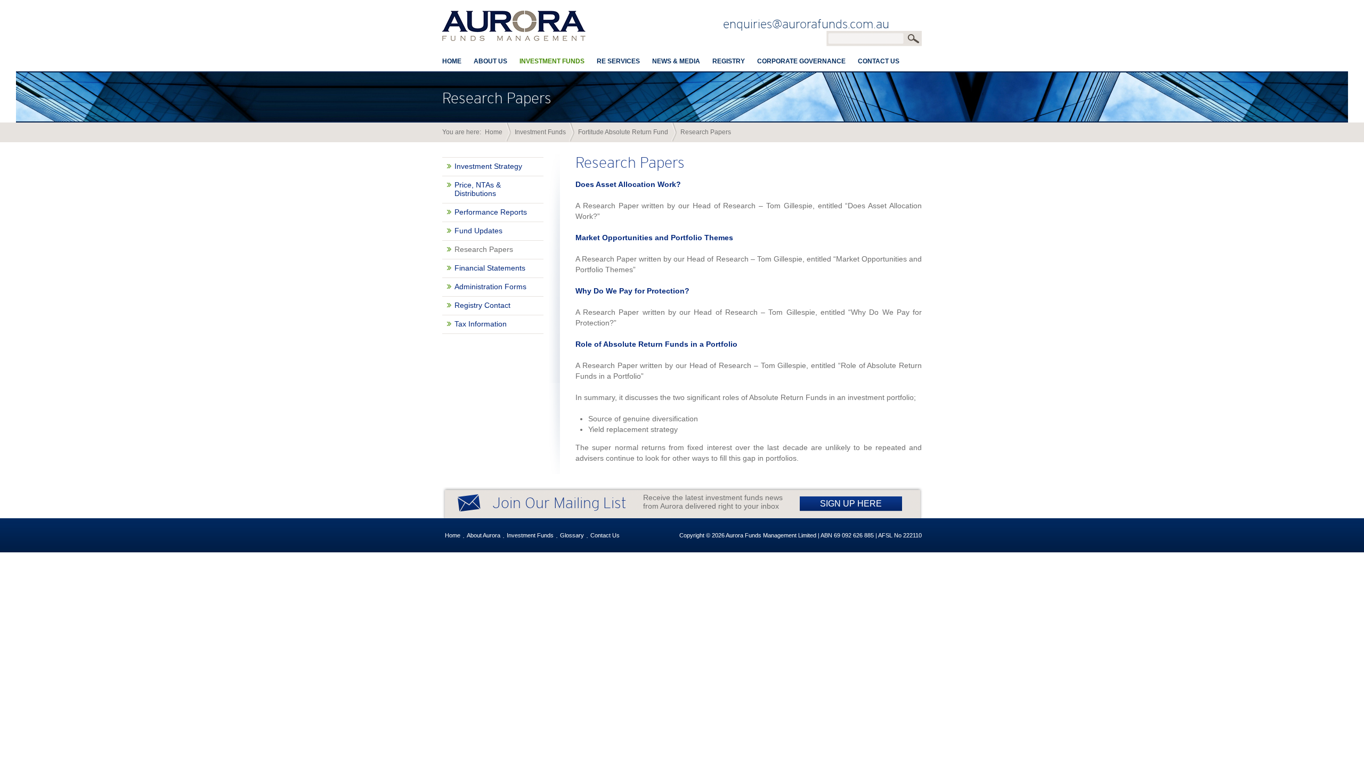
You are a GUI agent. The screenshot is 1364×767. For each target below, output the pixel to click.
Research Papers (483, 249)
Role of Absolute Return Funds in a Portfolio (656, 344)
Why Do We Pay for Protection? (632, 291)
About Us (490, 61)
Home (451, 61)
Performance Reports (490, 212)
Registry (728, 61)
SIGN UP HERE (851, 503)
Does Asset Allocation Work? (628, 184)
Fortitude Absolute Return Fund (623, 132)
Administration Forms (490, 286)
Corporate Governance (801, 61)
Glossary (572, 535)
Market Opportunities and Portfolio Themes (654, 237)
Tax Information (480, 324)
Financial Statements (489, 268)
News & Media (676, 61)
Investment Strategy (488, 166)
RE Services (618, 61)
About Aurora (483, 535)
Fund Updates (478, 230)
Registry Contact (482, 305)
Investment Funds (551, 61)
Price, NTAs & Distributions (477, 189)
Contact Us (878, 61)
